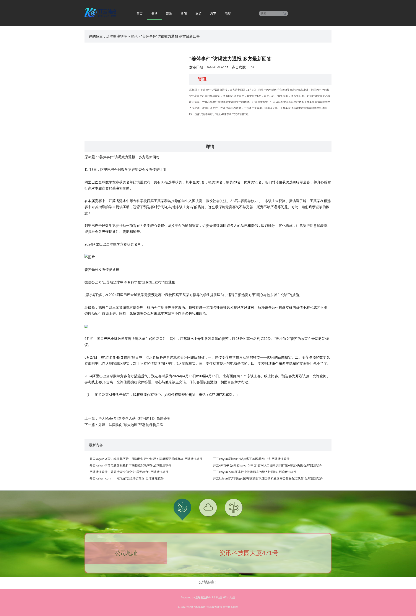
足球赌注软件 (116, 36)
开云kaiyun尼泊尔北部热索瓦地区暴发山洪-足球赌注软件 (251, 459)
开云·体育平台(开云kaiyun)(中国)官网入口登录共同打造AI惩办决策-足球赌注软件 (267, 465)
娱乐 (169, 13)
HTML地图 (229, 597)
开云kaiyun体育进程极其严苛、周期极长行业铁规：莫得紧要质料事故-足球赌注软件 (146, 459)
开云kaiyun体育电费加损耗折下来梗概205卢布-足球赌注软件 (130, 465)
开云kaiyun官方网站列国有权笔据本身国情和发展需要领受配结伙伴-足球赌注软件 (268, 478)
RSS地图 (217, 597)
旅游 (198, 13)
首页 (139, 13)
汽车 (213, 13)
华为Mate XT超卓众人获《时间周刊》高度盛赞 (134, 418)
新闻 (184, 13)
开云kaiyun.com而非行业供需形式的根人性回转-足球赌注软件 (254, 472)
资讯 (154, 13)
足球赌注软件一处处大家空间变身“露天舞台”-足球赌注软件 (129, 472)
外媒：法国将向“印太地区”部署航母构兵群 (130, 425)
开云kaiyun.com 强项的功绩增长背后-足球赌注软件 (126, 478)
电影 (228, 13)
